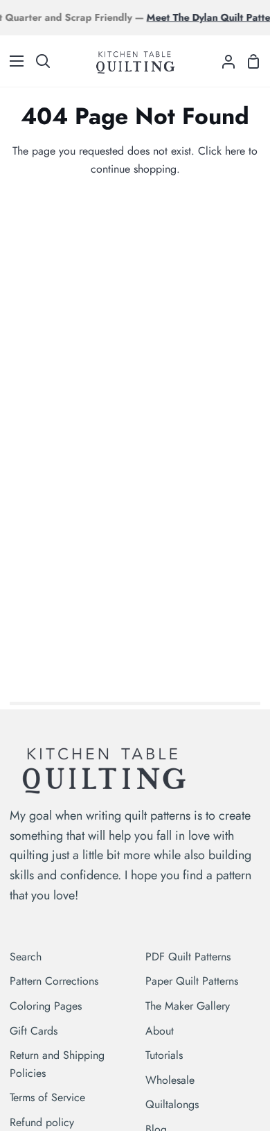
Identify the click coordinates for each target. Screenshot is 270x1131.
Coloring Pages (46, 1006)
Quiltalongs (172, 1104)
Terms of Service (47, 1097)
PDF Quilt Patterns (188, 957)
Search (26, 957)
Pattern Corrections (54, 981)
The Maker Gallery (187, 1006)
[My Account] (222, 60)
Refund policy (42, 1122)
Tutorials (164, 1055)
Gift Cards (33, 1031)
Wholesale (170, 1080)
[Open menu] (12, 61)
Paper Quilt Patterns (191, 981)
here (235, 151)
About (159, 1031)
